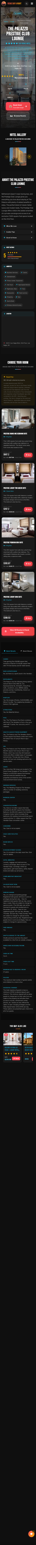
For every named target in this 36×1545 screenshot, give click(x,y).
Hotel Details (11, 651)
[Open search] (27, 4)
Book (17, 1059)
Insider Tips (10, 232)
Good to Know (11, 237)
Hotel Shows (27, 651)
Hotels (12, 21)
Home (6, 21)
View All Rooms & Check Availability (19, 631)
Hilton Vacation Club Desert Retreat (11, 1048)
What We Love (11, 226)
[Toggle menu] (31, 3)
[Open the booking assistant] (31, 1534)
